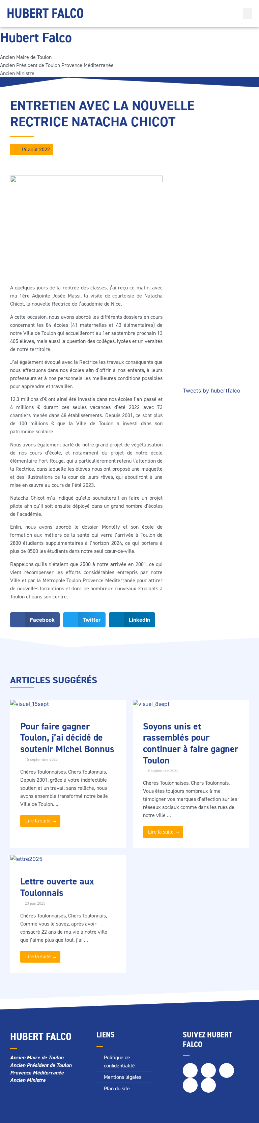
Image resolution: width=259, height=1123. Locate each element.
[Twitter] (208, 1070)
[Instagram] (226, 1070)
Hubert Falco (45, 13)
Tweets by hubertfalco (211, 390)
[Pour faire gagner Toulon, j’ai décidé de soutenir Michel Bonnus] (29, 703)
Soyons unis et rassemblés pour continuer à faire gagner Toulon (190, 743)
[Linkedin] (190, 1085)
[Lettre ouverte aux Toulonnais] (26, 858)
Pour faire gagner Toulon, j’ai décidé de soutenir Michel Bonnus (67, 737)
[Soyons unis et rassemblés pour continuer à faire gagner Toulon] (151, 703)
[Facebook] (190, 1070)
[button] (247, 13)
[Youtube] (208, 1085)
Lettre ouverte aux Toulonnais (57, 887)
